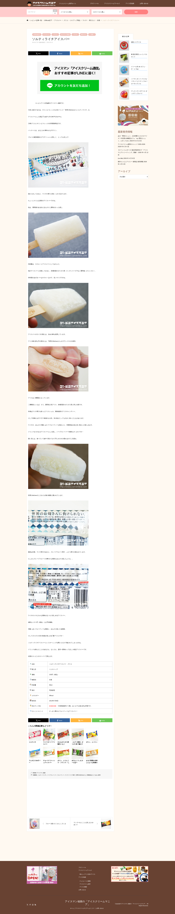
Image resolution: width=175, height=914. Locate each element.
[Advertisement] (70, 798)
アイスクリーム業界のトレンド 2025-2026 (131, 144)
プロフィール (94, 3)
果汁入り (83, 34)
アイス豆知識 (130, 3)
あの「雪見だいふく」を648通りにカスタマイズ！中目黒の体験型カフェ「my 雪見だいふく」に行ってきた (132, 138)
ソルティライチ (42, 775)
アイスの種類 (83, 887)
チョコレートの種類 (85, 881)
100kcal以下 (36, 34)
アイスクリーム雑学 (85, 884)
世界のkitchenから (81, 775)
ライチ (75, 34)
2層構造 (35, 775)
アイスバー (46, 34)
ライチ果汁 (72, 775)
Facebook (30, 904)
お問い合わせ (144, 3)
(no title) (120, 158)
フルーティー (60, 775)
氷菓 (92, 34)
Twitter (27, 904)
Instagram (32, 904)
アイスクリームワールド (112, 3)
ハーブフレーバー (52, 775)
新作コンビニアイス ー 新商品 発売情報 (130, 161)
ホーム (72, 908)
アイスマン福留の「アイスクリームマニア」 (87, 903)
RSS (35, 904)
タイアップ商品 (65, 34)
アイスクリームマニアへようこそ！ (85, 908)
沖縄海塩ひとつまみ (92, 775)
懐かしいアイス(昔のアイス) (87, 874)
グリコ (55, 34)
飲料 (99, 775)
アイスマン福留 (41, 773)
